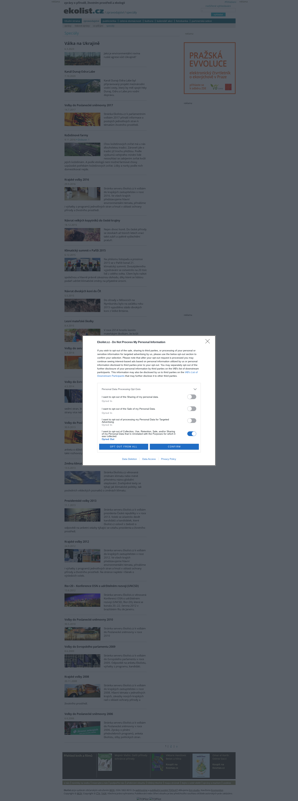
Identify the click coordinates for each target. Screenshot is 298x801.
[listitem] (149, 389)
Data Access (149, 459)
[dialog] (149, 401)
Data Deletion (129, 459)
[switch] (191, 396)
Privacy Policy (168, 459)
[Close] (208, 342)
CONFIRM (174, 446)
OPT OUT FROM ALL (123, 446)
